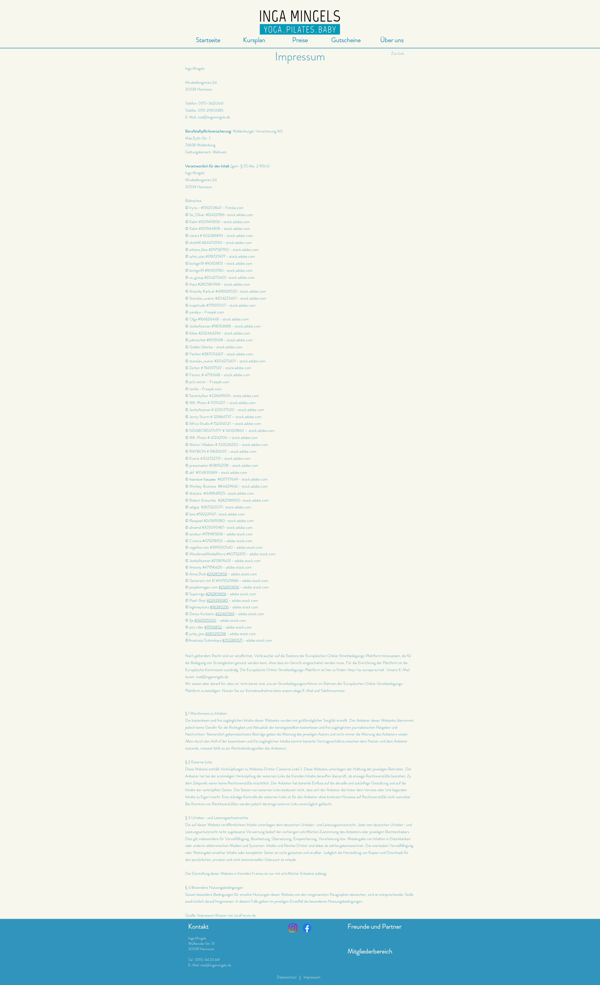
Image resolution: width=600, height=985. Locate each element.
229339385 (218, 600)
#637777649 (228, 479)
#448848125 (214, 493)
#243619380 (214, 520)
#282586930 (229, 500)
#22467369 (224, 614)
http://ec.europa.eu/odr (366, 670)
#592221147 (206, 514)
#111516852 (213, 627)
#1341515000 (205, 620)
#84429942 (228, 486)
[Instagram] (293, 928)
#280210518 (215, 633)
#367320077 (211, 507)
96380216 (220, 607)
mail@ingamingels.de (214, 117)
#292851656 (217, 574)
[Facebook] (307, 928)
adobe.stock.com (240, 534)
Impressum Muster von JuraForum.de (226, 915)
